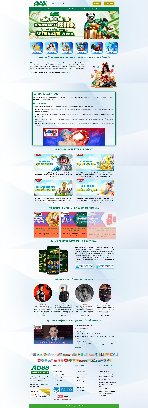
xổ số (83, 9)
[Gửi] (63, 3)
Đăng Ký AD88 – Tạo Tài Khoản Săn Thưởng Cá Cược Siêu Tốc (79, 229)
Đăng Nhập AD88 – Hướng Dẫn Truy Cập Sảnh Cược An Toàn (51, 229)
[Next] (115, 25)
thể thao (49, 9)
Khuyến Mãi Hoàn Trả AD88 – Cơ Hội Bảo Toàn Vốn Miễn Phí (106, 229)
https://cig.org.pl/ (66, 72)
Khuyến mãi (89, 9)
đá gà (78, 9)
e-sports (57, 9)
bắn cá (73, 9)
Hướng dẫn (98, 9)
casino (63, 9)
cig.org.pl (37, 377)
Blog (104, 9)
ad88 (31, 377)
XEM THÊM (78, 347)
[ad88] (41, 3)
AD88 (43, 9)
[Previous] (32, 25)
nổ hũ (68, 9)
